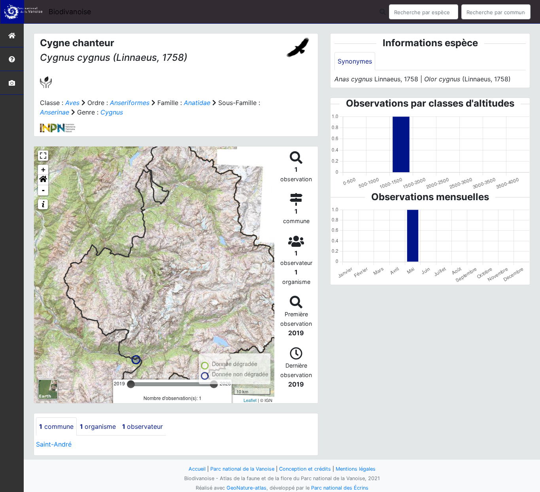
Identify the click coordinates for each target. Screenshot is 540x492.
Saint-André (54, 444)
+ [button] (43, 169)
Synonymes (355, 61)
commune (56, 426)
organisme (98, 426)
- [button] (43, 190)
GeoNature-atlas (246, 488)
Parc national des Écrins (339, 488)
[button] (43, 180)
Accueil (197, 469)
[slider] (131, 384)
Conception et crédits (305, 469)
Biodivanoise (70, 12)
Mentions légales (356, 469)
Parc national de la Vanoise (242, 469)
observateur (142, 426)
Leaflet (250, 400)
